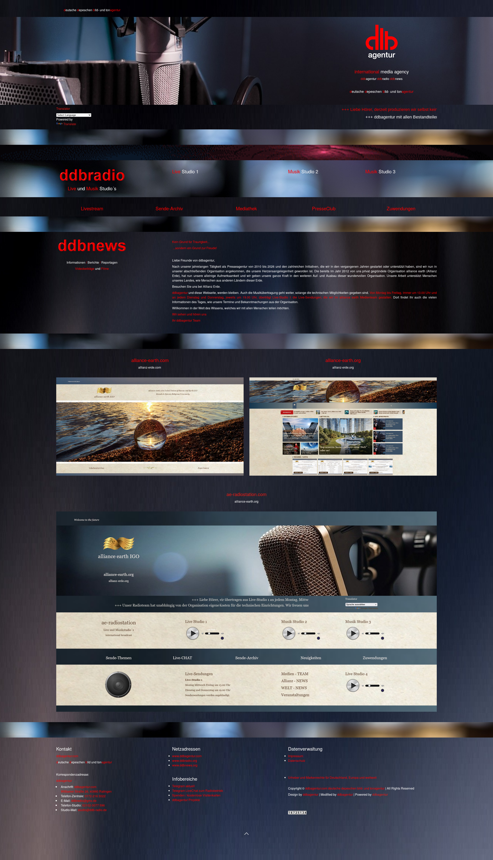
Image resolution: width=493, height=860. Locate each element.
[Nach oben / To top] (246, 833)
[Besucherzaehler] (297, 813)
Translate (69, 124)
